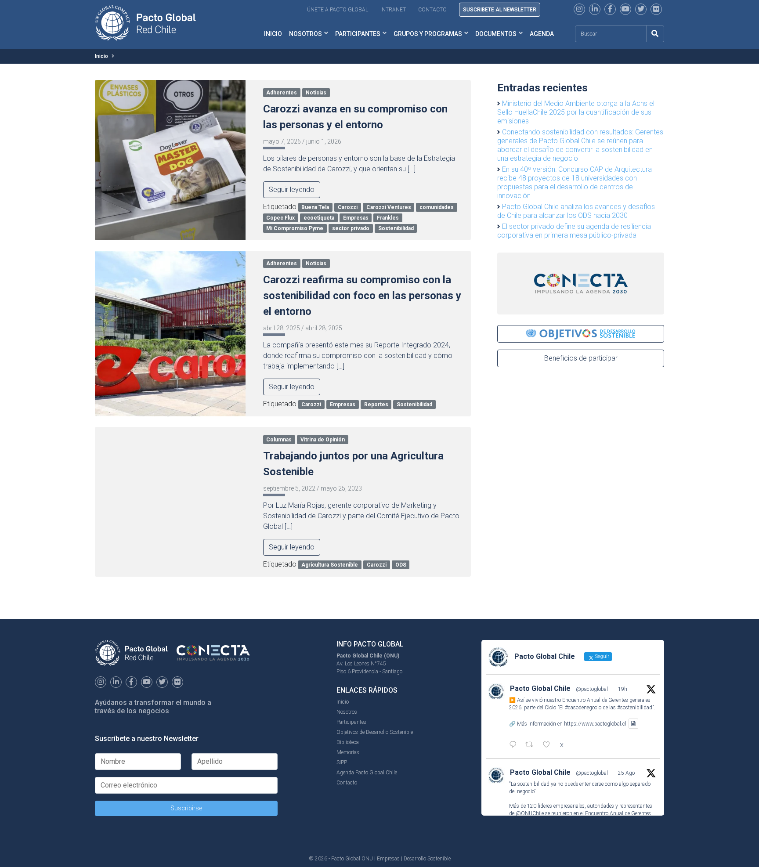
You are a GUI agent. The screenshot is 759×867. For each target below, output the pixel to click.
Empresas (356, 218)
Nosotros (305, 33)
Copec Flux (280, 218)
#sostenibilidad (634, 707)
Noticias (316, 93)
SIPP (341, 762)
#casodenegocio (583, 707)
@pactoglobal (592, 689)
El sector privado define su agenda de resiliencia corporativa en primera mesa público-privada (574, 230)
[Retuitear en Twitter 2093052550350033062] (532, 745)
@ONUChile (530, 813)
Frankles (388, 218)
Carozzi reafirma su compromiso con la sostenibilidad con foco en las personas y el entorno (362, 296)
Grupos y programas (428, 33)
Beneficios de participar (581, 358)
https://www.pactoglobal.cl (595, 724)
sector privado (350, 228)
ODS (400, 565)
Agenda (542, 33)
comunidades (436, 207)
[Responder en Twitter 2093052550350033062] (515, 745)
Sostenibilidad (396, 228)
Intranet (393, 10)
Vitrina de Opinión (322, 440)
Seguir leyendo (291, 189)
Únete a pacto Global (337, 10)
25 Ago (626, 773)
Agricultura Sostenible (329, 565)
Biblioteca (347, 742)
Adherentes (281, 93)
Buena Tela (315, 207)
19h (622, 689)
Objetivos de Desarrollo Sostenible (374, 732)
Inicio (273, 33)
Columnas (279, 440)
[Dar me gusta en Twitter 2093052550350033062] (549, 745)
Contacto (432, 10)
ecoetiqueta (319, 218)
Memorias (347, 752)
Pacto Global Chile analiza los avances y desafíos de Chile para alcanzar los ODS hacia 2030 (576, 211)
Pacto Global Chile (540, 688)
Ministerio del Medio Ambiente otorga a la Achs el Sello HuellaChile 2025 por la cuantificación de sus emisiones (575, 112)
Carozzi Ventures (388, 207)
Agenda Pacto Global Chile (366, 772)
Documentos (496, 33)
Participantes (357, 33)
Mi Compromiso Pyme (294, 228)
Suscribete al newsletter (499, 10)
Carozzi (348, 207)
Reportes (376, 404)
